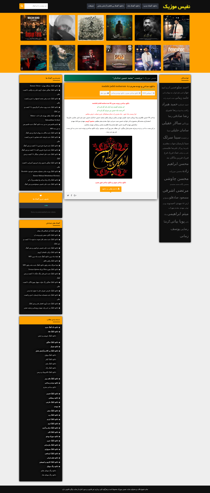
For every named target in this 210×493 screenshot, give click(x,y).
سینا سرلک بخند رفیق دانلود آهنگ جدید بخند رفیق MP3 (40, 265)
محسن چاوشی (176, 178)
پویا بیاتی (177, 221)
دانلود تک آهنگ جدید (51, 327)
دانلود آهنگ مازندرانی (51, 445)
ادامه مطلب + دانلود (109, 189)
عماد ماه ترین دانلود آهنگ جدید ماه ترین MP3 (43, 256)
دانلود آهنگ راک (51, 368)
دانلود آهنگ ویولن (50, 355)
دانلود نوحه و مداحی (117, 93)
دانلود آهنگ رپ (53, 415)
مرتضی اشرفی (176, 190)
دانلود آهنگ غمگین (52, 342)
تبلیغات (91, 6)
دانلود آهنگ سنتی (52, 411)
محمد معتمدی (175, 184)
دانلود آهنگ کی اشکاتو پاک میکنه (47, 231)
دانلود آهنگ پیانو (51, 363)
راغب (186, 110)
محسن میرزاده (175, 171)
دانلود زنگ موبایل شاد (49, 475)
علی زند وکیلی (184, 153)
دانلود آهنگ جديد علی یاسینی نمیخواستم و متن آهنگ (41, 184)
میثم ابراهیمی (178, 214)
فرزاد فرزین (182, 157)
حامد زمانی (182, 97)
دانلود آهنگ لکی (53, 432)
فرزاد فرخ (169, 152)
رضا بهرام (180, 110)
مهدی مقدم (179, 208)
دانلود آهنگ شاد (133, 6)
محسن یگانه (184, 184)
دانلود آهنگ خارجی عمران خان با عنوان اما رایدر (42, 291)
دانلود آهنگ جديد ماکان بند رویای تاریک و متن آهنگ (42, 133)
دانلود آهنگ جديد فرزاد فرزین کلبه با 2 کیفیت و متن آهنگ (40, 150)
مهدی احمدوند (174, 203)
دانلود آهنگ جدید (150, 6)
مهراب (171, 208)
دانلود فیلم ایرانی (52, 458)
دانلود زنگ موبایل (52, 466)
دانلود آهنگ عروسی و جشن (47, 336)
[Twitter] (68, 195)
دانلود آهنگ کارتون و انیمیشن (48, 462)
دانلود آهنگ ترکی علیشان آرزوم (48, 252)
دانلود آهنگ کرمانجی (51, 453)
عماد (176, 152)
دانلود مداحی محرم (132, 93)
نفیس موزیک (150, 78)
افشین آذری (171, 87)
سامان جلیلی (180, 130)
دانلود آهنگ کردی (52, 419)
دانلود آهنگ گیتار (51, 359)
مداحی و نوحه (142, 128)
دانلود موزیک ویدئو (52, 436)
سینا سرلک (172, 137)
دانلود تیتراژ (54, 346)
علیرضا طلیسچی (170, 148)
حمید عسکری (183, 105)
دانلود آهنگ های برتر (51, 378)
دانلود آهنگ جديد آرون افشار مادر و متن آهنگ (43, 303)
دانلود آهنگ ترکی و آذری (50, 428)
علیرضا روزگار (183, 148)
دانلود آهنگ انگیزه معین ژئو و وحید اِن (46, 235)
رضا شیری (171, 110)
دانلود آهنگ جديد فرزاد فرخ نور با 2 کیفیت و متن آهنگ (40, 146)
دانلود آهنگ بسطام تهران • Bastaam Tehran (44, 86)
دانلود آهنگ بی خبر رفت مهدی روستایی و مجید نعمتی (41, 308)
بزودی (56, 406)
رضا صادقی (181, 116)
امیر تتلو (180, 93)
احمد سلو (183, 87)
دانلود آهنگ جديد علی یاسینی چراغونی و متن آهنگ (42, 248)
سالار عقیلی (171, 123)
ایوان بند (173, 93)
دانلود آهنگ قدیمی (52, 393)
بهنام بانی (166, 93)
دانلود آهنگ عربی (52, 441)
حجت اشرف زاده (169, 98)
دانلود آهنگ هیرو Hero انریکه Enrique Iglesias (43, 269)
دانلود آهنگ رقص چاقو (51, 261)
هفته (46, 205)
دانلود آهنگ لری (53, 423)
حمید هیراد (170, 104)
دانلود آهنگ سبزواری (51, 449)
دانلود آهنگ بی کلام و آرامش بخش (110, 6)
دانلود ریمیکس (53, 398)
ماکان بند (171, 157)
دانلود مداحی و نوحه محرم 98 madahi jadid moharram (128, 86)
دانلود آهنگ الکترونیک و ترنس (46, 372)
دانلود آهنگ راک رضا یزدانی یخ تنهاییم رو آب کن (43, 180)
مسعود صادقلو (179, 197)
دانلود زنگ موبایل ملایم (48, 470)
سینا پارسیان (182, 143)
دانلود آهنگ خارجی (52, 402)
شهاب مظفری (169, 143)
